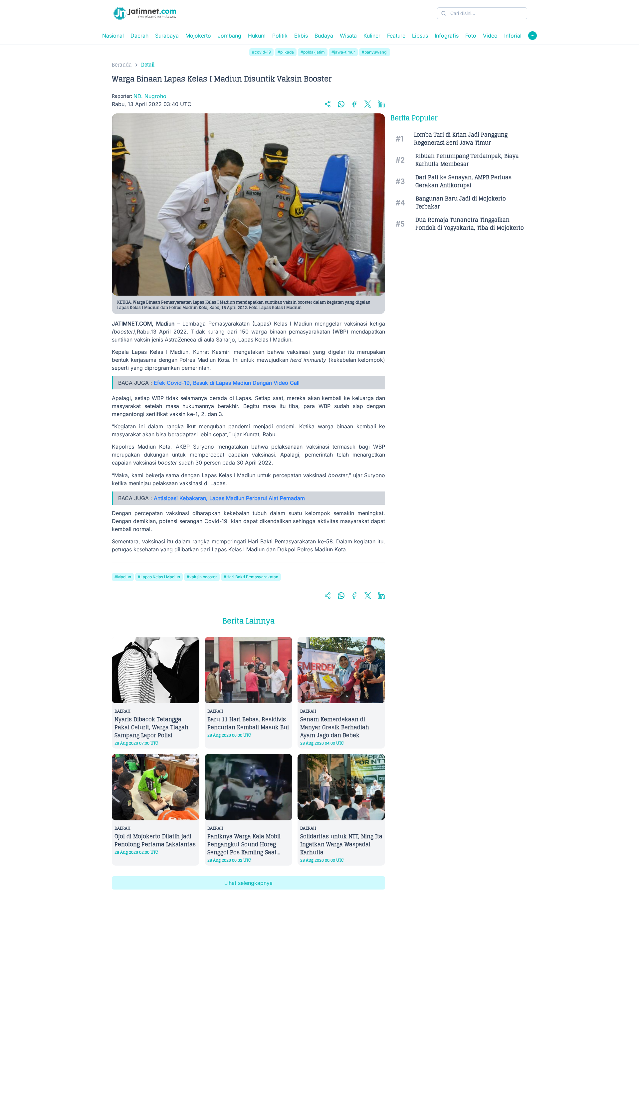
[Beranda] (145, 13)
